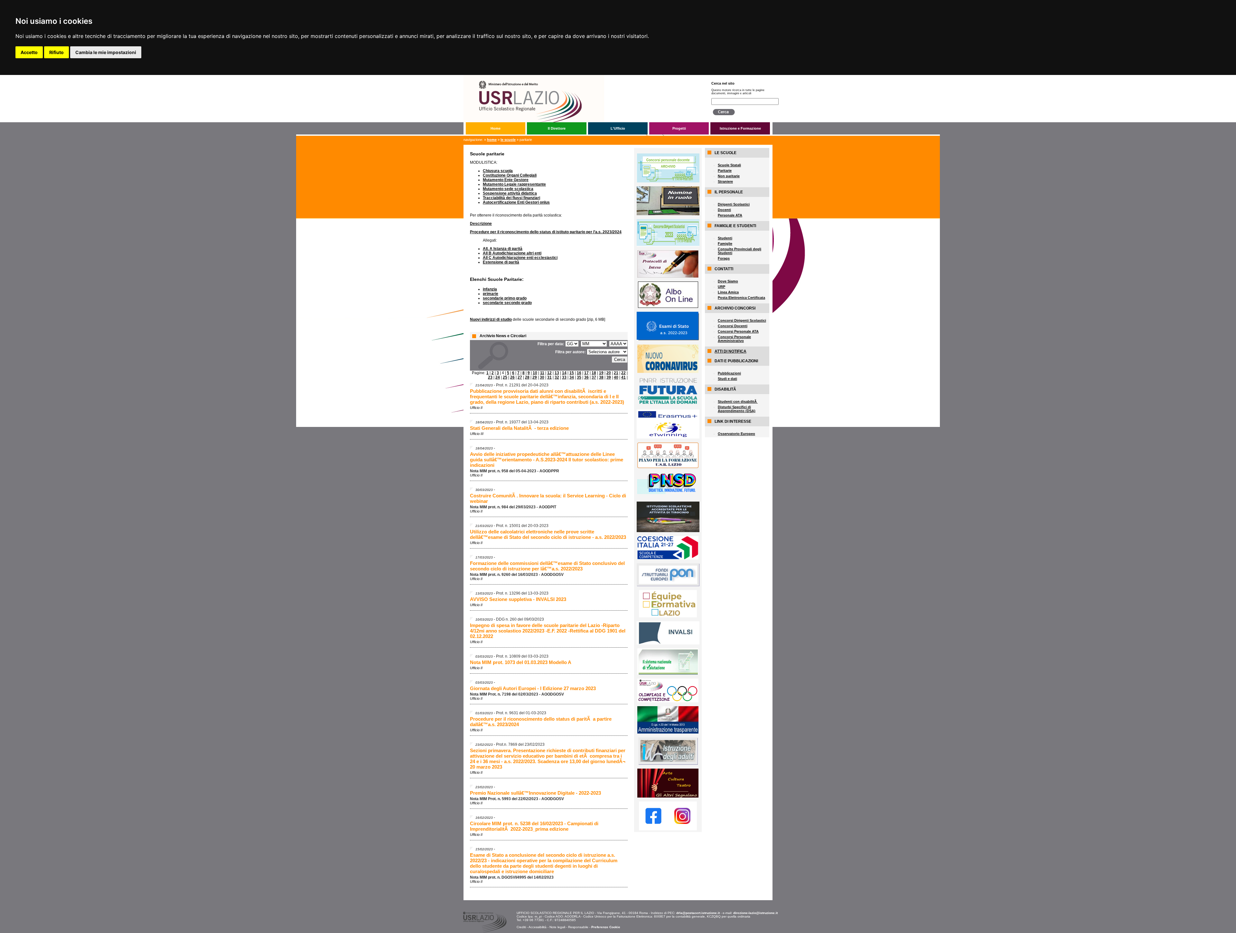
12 (549, 373)
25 (505, 377)
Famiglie (725, 243)
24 (497, 377)
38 (601, 377)
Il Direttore (557, 128)
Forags (724, 258)
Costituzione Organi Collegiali (510, 175)
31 (549, 377)
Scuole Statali (729, 165)
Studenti (725, 238)
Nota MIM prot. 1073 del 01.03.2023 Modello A (520, 662)
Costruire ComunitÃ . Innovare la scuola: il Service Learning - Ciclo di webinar (548, 498)
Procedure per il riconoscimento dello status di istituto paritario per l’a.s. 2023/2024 (546, 232)
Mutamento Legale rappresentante (514, 184)
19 (601, 373)
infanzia (490, 289)
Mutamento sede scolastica (508, 189)
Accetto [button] (29, 52)
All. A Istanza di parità (502, 248)
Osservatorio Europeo (736, 434)
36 (586, 377)
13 (557, 373)
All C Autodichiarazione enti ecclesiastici (520, 257)
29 (534, 377)
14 (564, 373)
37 (594, 377)
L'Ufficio (618, 128)
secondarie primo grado (505, 298)
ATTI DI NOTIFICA (730, 351)
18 (594, 373)
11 (542, 373)
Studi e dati (727, 379)
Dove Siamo (728, 281)
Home (496, 128)
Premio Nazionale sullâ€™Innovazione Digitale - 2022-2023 (535, 793)
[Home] (582, 77)
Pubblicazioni (729, 373)
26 (512, 377)
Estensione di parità (501, 262)
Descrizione (481, 223)
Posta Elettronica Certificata (741, 298)
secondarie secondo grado (507, 302)
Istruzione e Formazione (740, 128)
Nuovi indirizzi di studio (491, 319)
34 (571, 377)
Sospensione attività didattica (510, 193)
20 (608, 373)
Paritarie (725, 170)
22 (623, 373)
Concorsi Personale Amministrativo (734, 339)
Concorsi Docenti (732, 326)
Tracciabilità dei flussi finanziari (511, 198)
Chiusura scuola (498, 171)
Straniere (725, 181)
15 (571, 373)
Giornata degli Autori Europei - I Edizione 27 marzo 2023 (533, 688)
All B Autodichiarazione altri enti (512, 253)
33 (564, 377)
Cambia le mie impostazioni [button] (105, 52)
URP (721, 287)
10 (535, 373)
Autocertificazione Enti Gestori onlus (516, 202)
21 (616, 373)
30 (542, 377)
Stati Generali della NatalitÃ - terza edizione (519, 428)
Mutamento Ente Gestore (506, 180)
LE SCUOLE (508, 140)
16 (579, 373)
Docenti (724, 210)
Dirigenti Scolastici (734, 204)
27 (520, 377)
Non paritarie (729, 176)
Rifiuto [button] (56, 52)
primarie (490, 293)
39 (608, 377)
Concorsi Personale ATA (738, 331)
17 (586, 373)
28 (527, 377)
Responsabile (578, 927)
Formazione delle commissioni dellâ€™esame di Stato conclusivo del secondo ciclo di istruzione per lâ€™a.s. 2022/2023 (547, 565)
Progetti (679, 128)
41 (623, 377)
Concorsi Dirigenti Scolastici (742, 320)
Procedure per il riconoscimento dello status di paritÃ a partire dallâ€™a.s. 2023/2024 (541, 721)
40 (616, 377)
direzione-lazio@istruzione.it (755, 913)
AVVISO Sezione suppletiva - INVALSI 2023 (518, 599)
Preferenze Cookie (605, 927)
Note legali (557, 927)
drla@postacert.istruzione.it (698, 913)
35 (579, 377)
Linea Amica (728, 292)
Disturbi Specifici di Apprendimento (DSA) (736, 409)
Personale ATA (730, 215)
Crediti (521, 927)
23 (490, 377)
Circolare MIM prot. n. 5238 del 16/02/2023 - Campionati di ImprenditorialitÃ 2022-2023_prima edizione (534, 826)
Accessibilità (538, 927)
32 (557, 377)
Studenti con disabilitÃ (738, 401)
